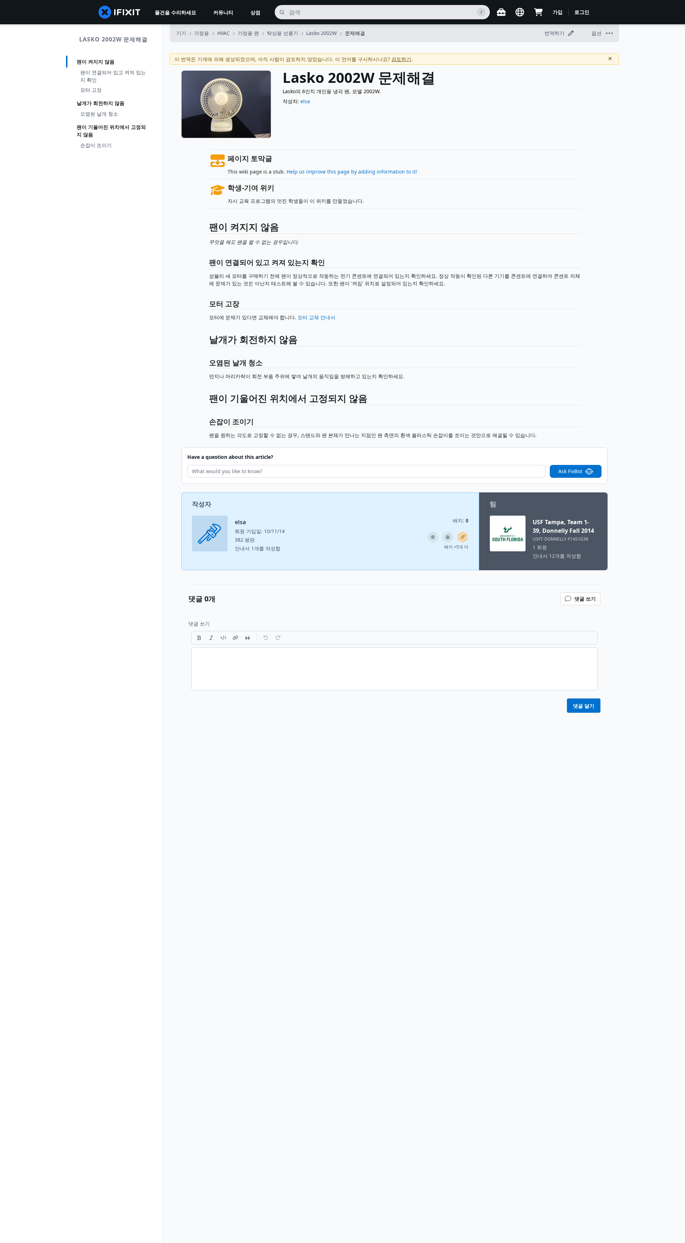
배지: (460, 520)
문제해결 (355, 33)
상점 (255, 12)
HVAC (223, 33)
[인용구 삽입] (247, 638)
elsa (305, 101)
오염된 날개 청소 (99, 113)
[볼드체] (199, 638)
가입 (558, 12)
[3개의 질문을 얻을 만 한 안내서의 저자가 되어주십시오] (432, 537)
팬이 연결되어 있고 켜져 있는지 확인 (113, 76)
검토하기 (401, 59)
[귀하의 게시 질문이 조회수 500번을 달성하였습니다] (447, 537)
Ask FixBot (570, 471)
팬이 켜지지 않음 (96, 61)
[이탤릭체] (211, 638)
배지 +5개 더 (456, 547)
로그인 (581, 12)
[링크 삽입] (235, 638)
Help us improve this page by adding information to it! (351, 171)
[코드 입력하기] (223, 638)
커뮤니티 (223, 12)
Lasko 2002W (321, 33)
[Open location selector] (520, 12)
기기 (181, 33)
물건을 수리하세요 (175, 12)
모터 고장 (91, 89)
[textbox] (394, 668)
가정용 (201, 33)
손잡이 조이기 (96, 145)
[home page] (119, 12)
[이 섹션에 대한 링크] (205, 228)
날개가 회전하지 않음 (101, 103)
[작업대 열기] (501, 12)
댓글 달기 (583, 705)
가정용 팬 (248, 33)
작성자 (201, 504)
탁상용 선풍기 (282, 33)
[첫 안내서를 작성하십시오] (462, 537)
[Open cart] (538, 12)
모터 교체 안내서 (316, 317)
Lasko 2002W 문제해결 (113, 39)
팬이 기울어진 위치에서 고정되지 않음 (111, 131)
